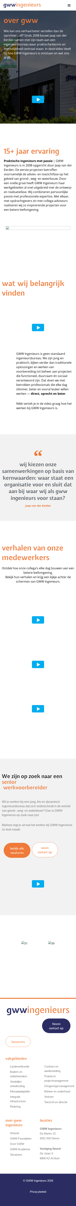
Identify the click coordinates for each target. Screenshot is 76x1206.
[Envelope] (41, 1201)
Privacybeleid (38, 1191)
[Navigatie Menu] (69, 5)
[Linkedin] (34, 1201)
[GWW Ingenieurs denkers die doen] (22, 5)
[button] (7, 955)
